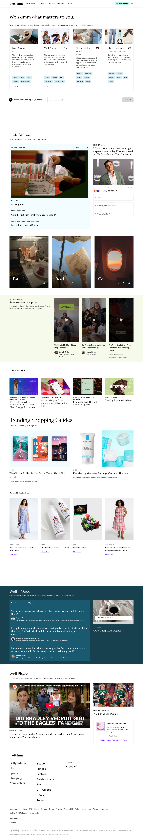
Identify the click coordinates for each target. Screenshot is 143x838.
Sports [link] (52, 3)
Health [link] (43, 3)
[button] (23, 60)
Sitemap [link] (12, 823)
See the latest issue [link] (18, 87)
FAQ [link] (31, 809)
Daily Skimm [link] (30, 3)
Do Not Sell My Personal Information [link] (24, 813)
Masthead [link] (23, 809)
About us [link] (13, 809)
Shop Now (13, 555)
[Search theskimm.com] (132, 3)
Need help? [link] (13, 818)
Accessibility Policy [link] (72, 809)
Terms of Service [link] (59, 834)
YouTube (124, 740)
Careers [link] (44, 809)
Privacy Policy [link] (47, 834)
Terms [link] (51, 809)
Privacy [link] (59, 809)
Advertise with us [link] (100, 809)
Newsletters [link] (17, 783)
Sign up (128, 100)
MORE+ (70, 3)
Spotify (102, 740)
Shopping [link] (61, 3)
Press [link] (36, 809)
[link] (16, 3)
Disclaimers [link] (86, 809)
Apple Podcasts (113, 740)
